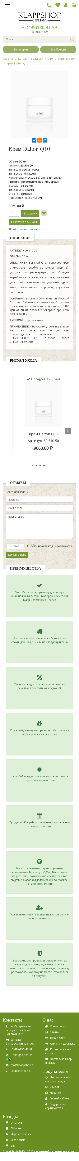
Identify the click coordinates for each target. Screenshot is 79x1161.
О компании (58, 1026)
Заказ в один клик (26, 222)
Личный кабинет (60, 1098)
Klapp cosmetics (21, 1134)
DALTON (16, 1122)
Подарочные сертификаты (55, 1106)
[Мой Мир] (45, 140)
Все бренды (58, 49)
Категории (21, 49)
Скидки (54, 1087)
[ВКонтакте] (34, 140)
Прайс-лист (57, 1038)
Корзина (73, 5)
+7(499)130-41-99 (39, 27)
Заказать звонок (49, 5)
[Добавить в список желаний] (44, 213)
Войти (65, 5)
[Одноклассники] (39, 140)
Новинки (55, 1092)
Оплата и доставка (62, 1043)
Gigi (13, 1145)
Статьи (54, 1032)
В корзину (30, 213)
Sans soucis (18, 1140)
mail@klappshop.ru (22, 1065)
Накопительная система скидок (57, 1079)
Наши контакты (20, 1071)
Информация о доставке (26, 229)
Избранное (57, 5)
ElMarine (16, 1128)
